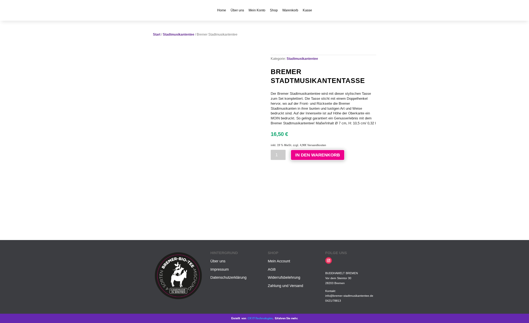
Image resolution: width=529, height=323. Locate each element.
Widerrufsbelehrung (284, 277)
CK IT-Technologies (260, 318)
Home (221, 10)
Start (156, 34)
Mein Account (279, 261)
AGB (272, 269)
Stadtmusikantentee (178, 34)
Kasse (307, 10)
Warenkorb (290, 10)
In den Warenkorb (317, 154)
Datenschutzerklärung (228, 277)
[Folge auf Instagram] (328, 260)
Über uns (237, 10)
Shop (274, 10)
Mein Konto (257, 10)
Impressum (219, 269)
